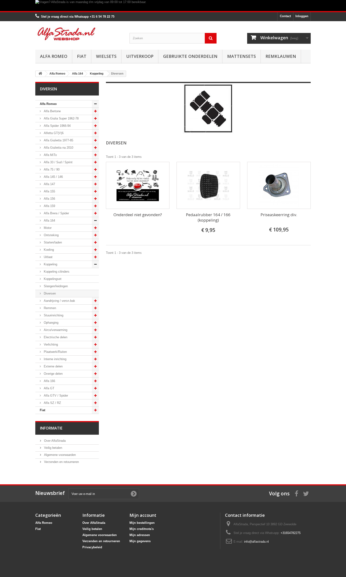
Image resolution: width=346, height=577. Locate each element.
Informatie (51, 428)
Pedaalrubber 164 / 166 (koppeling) (208, 217)
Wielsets (106, 56)
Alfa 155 (49, 191)
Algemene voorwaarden (59, 455)
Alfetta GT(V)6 (53, 133)
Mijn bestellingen (142, 523)
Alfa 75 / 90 (51, 169)
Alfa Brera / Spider (56, 213)
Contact (285, 16)
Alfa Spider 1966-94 (57, 125)
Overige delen (53, 373)
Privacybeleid (92, 547)
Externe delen (53, 366)
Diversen (49, 293)
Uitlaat (47, 257)
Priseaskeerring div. (279, 214)
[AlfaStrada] (78, 34)
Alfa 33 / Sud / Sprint (57, 162)
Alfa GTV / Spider (55, 395)
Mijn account (142, 515)
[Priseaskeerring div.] (278, 185)
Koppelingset (52, 279)
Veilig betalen (52, 448)
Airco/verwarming (55, 330)
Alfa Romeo (53, 56)
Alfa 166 (49, 381)
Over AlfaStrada (54, 440)
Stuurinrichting (53, 315)
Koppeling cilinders (56, 271)
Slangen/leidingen (55, 286)
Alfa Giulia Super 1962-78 (61, 118)
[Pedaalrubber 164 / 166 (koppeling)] (208, 185)
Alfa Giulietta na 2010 (58, 147)
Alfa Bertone (52, 111)
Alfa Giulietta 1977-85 (58, 140)
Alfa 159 (49, 206)
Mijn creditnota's (141, 529)
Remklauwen (281, 56)
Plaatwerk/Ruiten (55, 352)
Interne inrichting (54, 359)
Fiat (81, 56)
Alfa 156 (49, 198)
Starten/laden (52, 242)
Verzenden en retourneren (61, 462)
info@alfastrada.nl (256, 541)
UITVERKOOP (139, 56)
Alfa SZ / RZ (52, 403)
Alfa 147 (49, 184)
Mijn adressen (139, 535)
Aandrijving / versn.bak (59, 300)
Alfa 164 (49, 220)
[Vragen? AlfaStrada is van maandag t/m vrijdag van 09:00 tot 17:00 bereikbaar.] (173, 5)
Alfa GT (48, 388)
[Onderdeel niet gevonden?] (137, 185)
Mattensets (241, 56)
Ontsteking (51, 235)
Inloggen (301, 16)
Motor (47, 228)
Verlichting (50, 344)
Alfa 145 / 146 (53, 177)
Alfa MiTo (50, 155)
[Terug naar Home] (40, 74)
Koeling (48, 249)
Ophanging (50, 322)
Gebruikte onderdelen (190, 56)
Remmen (49, 308)
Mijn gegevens (140, 541)
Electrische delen (55, 337)
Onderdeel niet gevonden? (137, 214)
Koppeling (50, 264)
